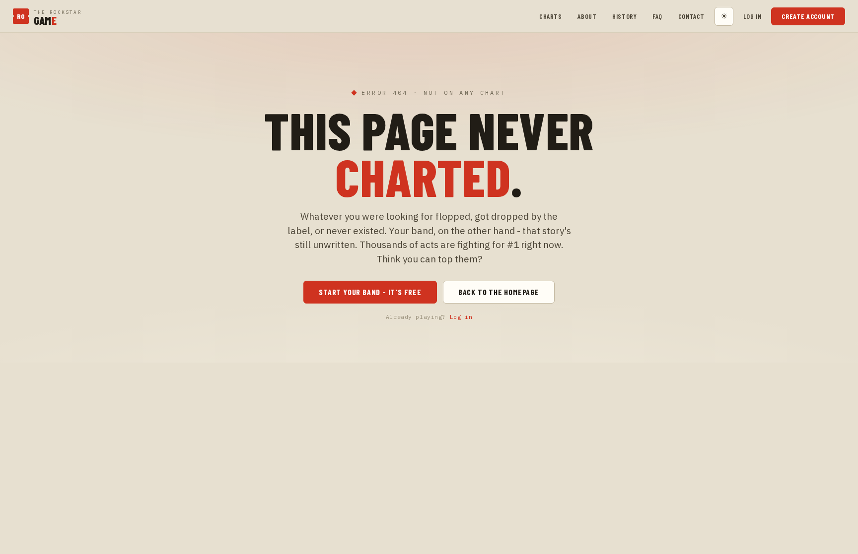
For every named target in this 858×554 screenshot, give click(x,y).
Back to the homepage (498, 292)
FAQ (657, 16)
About (586, 16)
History (624, 16)
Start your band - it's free (370, 292)
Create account (808, 16)
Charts (550, 16)
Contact (691, 16)
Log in (752, 16)
